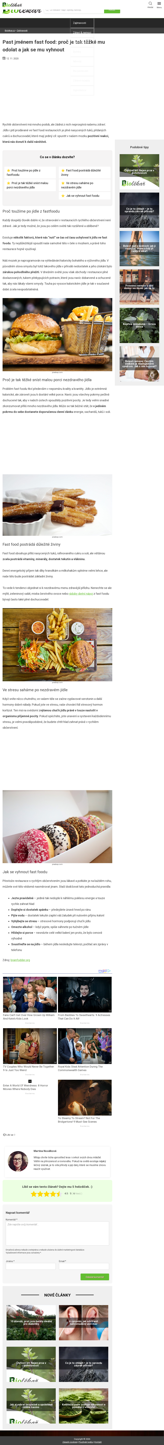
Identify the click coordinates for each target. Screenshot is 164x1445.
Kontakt (98, 1442)
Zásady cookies (69, 1442)
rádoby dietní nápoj (81, 593)
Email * (62, 1261)
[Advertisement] (57, 90)
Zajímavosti (79, 22)
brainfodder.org (20, 960)
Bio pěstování (80, 71)
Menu (159, 7)
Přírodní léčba (81, 42)
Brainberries (30, 1023)
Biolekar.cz (10, 30)
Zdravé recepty (81, 80)
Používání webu (86, 1442)
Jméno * (10, 1261)
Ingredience (79, 90)
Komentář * (11, 1219)
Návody (77, 61)
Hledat (150, 7)
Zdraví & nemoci (82, 32)
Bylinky (77, 51)
